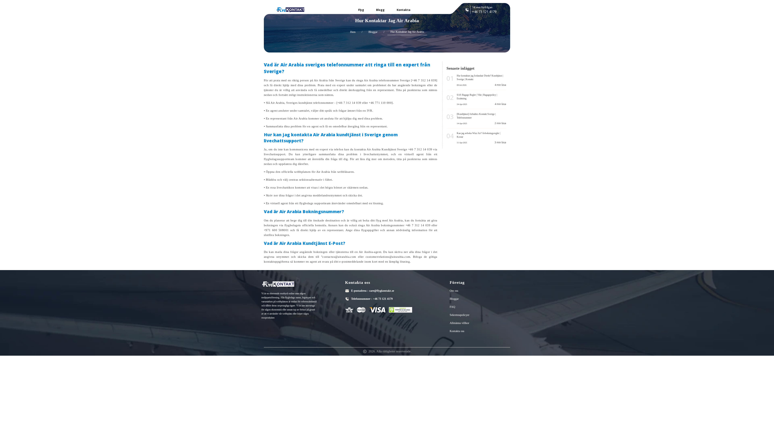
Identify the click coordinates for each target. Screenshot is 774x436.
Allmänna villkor (459, 323)
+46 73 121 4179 (383, 298)
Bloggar (373, 32)
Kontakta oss (457, 331)
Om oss (454, 290)
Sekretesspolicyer (459, 315)
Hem (353, 32)
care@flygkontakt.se (381, 290)
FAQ (452, 306)
